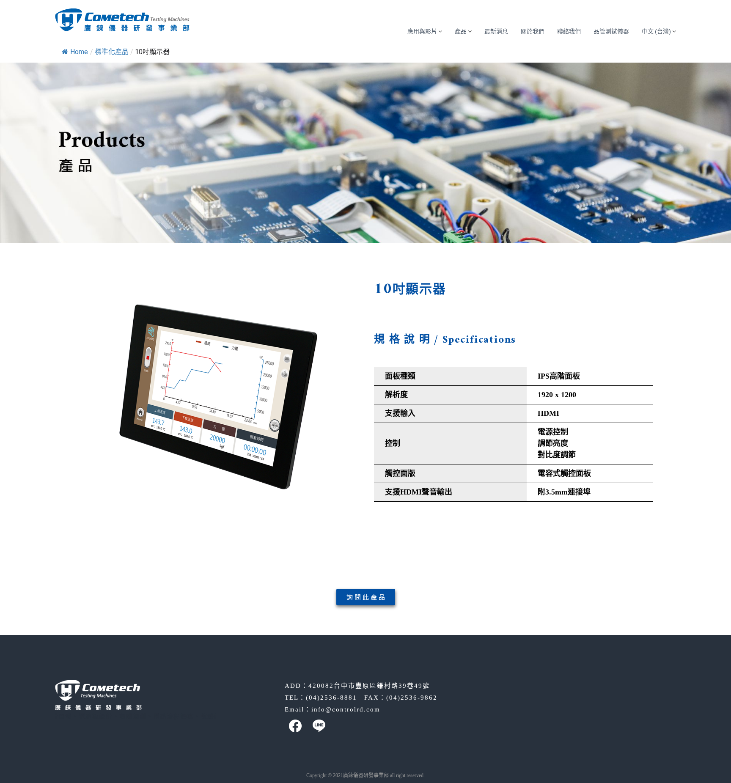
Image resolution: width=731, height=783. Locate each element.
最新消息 (496, 31)
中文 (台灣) (656, 31)
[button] (365, 597)
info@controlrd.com (345, 709)
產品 (461, 31)
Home (79, 52)
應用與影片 (422, 31)
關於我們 (532, 31)
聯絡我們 (569, 31)
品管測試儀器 (611, 31)
